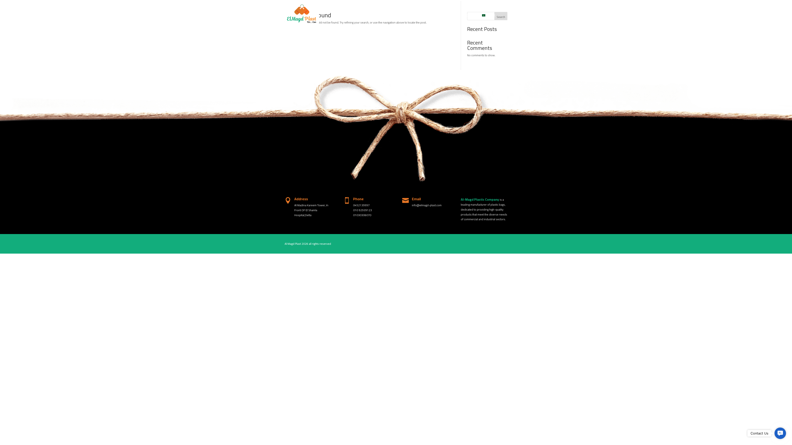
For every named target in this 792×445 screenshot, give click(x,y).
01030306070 (362, 215)
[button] (780, 433)
